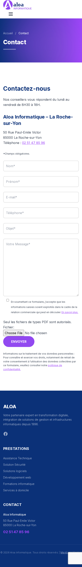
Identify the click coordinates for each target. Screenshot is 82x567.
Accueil (8, 33)
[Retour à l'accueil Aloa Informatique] (41, 5)
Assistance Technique (17, 458)
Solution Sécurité (14, 464)
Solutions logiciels (15, 471)
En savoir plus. (70, 312)
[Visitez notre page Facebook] (5, 433)
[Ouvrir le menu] (10, 14)
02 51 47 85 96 (33, 143)
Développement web (17, 477)
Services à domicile (16, 490)
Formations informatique (18, 484)
